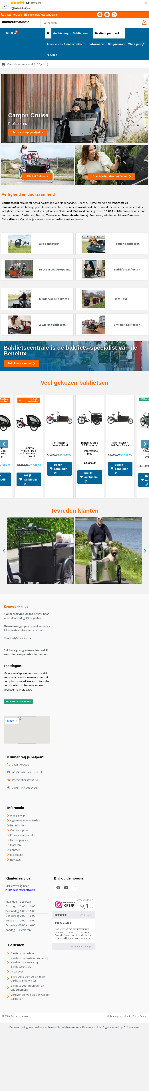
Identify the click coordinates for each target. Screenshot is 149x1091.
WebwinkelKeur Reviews (77, 1027)
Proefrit (52, 55)
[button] (4, 444)
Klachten (15, 845)
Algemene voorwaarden (25, 820)
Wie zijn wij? (136, 44)
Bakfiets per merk (107, 33)
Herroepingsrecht (21, 840)
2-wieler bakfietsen (52, 324)
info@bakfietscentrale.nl (20, 889)
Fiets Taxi (120, 299)
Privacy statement (21, 835)
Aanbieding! (61, 33)
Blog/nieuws (116, 44)
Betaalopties (18, 825)
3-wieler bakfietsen (127, 324)
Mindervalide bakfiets (54, 299)
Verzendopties (19, 830)
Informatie (96, 44)
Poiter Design (139, 1016)
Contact (15, 850)
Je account (16, 854)
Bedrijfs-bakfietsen (127, 269)
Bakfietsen (80, 33)
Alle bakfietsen (49, 243)
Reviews (15, 859)
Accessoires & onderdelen (64, 44)
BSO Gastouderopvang (55, 269)
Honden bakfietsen (127, 243)
